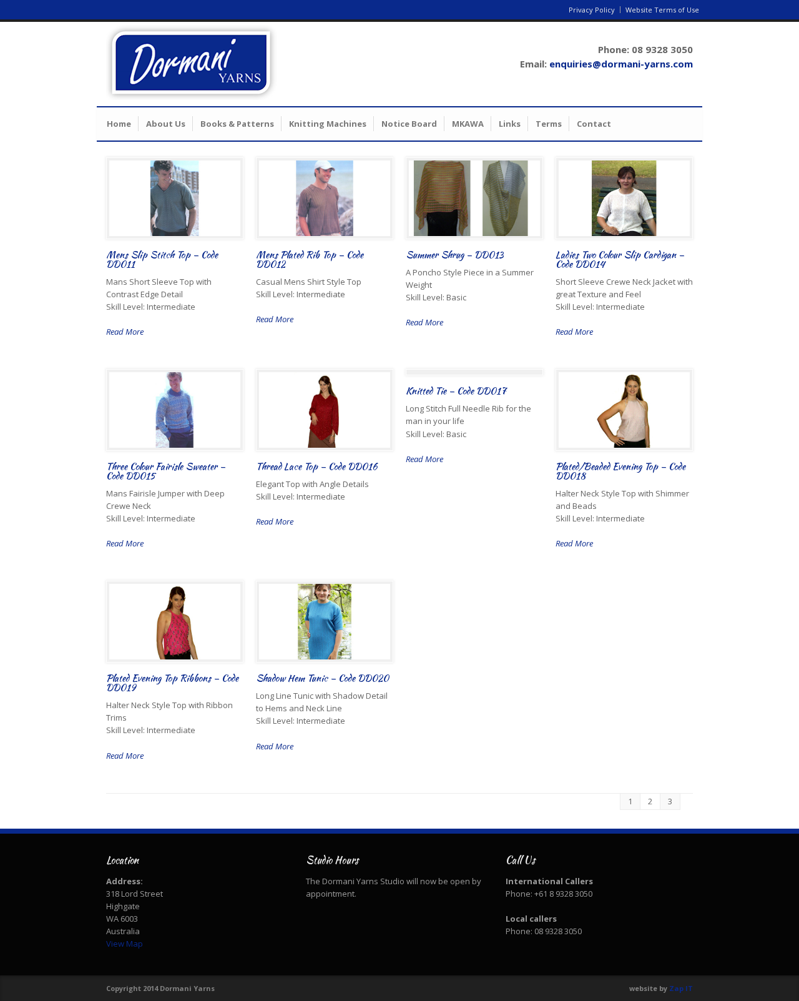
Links (510, 123)
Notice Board (409, 123)
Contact (594, 123)
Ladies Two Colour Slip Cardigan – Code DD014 (620, 259)
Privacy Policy (592, 9)
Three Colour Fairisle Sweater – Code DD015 (165, 471)
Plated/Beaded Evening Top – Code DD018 (620, 471)
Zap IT (681, 988)
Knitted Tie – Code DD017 (456, 391)
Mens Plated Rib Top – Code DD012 (309, 259)
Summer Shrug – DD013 (454, 255)
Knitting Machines (327, 123)
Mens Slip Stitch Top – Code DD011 (162, 259)
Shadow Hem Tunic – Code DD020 (322, 678)
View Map (124, 943)
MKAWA (468, 123)
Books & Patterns (237, 123)
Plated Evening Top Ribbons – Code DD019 (172, 682)
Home (119, 123)
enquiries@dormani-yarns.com (621, 63)
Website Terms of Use (662, 9)
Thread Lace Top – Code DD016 (316, 466)
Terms (549, 123)
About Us (165, 123)
